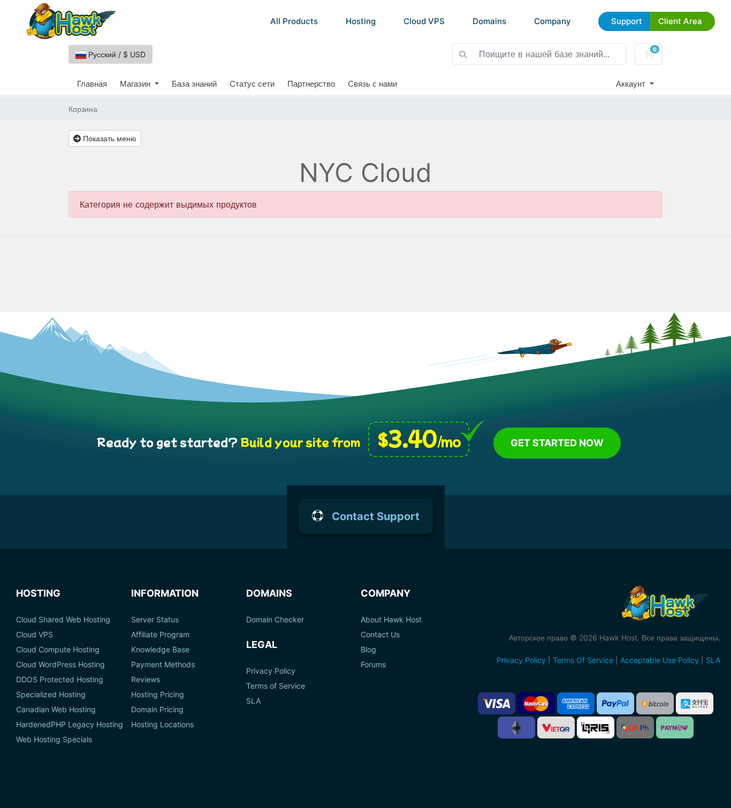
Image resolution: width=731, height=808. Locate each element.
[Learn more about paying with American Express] (576, 703)
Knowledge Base (160, 649)
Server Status (155, 619)
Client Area (680, 21)
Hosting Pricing (157, 694)
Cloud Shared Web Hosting (63, 619)
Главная (92, 84)
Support (626, 21)
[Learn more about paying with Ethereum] (516, 727)
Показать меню (108, 138)
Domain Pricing (157, 709)
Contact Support (376, 516)
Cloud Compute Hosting (58, 649)
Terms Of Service (583, 660)
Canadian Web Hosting (56, 709)
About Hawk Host (391, 619)
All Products (294, 21)
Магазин (136, 84)
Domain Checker (275, 619)
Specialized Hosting (51, 694)
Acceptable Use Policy (659, 660)
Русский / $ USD (116, 54)
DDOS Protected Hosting (59, 679)
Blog (368, 649)
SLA (253, 701)
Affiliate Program (160, 634)
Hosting (361, 21)
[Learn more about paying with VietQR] (556, 727)
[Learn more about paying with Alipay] (694, 703)
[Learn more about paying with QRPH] (635, 727)
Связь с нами (372, 84)
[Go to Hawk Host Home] (71, 21)
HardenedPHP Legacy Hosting (69, 724)
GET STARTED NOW (557, 442)
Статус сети (252, 84)
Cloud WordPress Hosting (60, 664)
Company (552, 21)
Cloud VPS (424, 21)
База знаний (194, 84)
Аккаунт (632, 84)
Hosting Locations (162, 724)
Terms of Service (275, 686)
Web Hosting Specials (54, 739)
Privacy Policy (270, 671)
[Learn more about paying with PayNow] (675, 727)
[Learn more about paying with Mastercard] (536, 703)
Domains (489, 21)
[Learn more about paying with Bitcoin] (655, 703)
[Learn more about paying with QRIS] (595, 727)
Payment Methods (163, 664)
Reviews (145, 679)
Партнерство (311, 84)
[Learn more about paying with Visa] (496, 703)
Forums (373, 664)
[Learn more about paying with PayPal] (615, 703)
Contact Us (380, 634)
